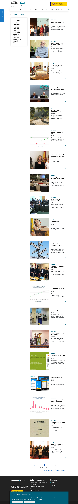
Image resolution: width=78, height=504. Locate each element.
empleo (16, 28)
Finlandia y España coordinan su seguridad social (57, 178)
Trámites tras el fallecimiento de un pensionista (56, 112)
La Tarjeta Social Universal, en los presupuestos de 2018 (57, 201)
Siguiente (58, 470)
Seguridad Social (17, 22)
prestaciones (16, 37)
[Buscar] (69, 10)
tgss (14, 43)
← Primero (46, 470)
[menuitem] (12, 9)
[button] (65, 34)
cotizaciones (16, 26)
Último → (64, 470)
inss (14, 30)
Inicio (11, 14)
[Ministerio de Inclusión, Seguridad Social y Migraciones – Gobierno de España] (58, 3)
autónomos (16, 24)
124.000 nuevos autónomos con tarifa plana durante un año (57, 223)
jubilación (15, 35)
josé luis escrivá (16, 33)
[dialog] (39, 498)
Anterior (52, 470)
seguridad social (17, 40)
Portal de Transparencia (35, 490)
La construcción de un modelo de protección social (57, 45)
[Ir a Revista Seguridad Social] (19, 2)
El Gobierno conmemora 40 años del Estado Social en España (58, 22)
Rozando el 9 (54, 310)
